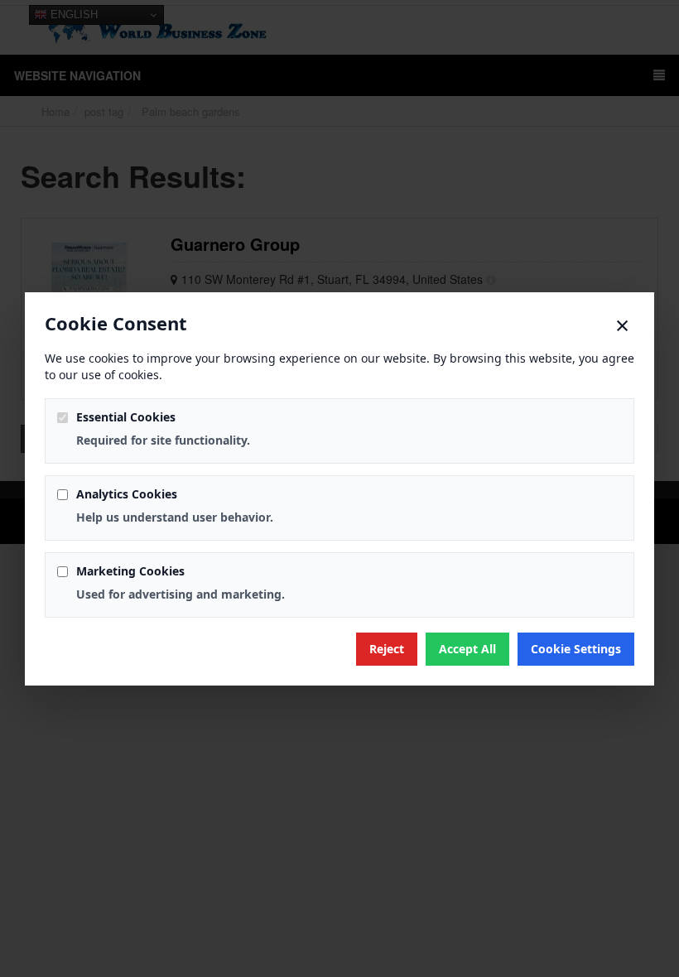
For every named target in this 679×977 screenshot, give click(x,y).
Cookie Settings (576, 649)
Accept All (467, 649)
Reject (386, 649)
